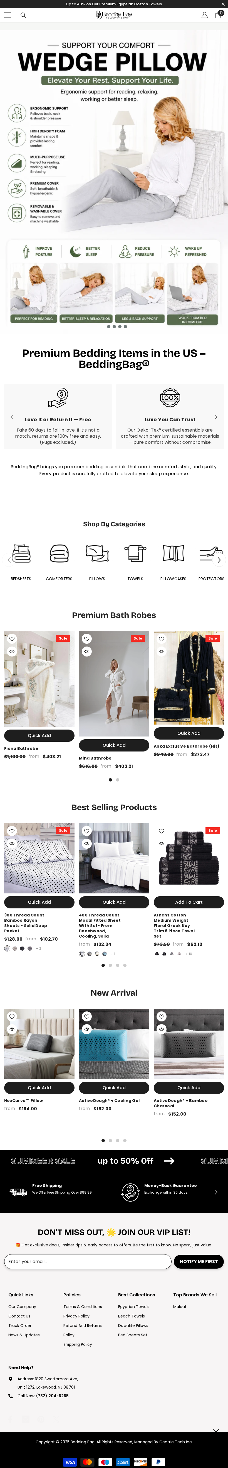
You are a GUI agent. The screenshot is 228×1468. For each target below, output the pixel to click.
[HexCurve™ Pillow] (39, 1044)
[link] (58, 416)
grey (30, 948)
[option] (114, 182)
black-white (164, 954)
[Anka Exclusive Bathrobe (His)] (189, 678)
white (7, 948)
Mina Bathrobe (95, 758)
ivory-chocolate (179, 954)
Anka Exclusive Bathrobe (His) (186, 746)
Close (223, 4)
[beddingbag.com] (21, 553)
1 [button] (103, 326)
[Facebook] (10, 1419)
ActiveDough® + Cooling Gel (109, 1100)
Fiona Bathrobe (21, 748)
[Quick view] (12, 652)
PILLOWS (97, 579)
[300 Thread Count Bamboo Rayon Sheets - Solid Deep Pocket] (39, 858)
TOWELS (135, 579)
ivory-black (172, 954)
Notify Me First (199, 1261)
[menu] (7, 15)
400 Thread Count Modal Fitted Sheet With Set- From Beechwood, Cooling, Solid (100, 926)
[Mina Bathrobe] (114, 683)
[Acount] (205, 15)
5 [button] (125, 326)
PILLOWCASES (173, 579)
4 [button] (120, 326)
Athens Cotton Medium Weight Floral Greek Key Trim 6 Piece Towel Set (174, 926)
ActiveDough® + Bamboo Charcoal (181, 1103)
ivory (97, 954)
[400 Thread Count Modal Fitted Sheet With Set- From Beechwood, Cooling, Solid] (114, 858)
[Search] (23, 15)
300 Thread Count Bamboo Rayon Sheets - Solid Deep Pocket (25, 923)
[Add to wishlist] (12, 639)
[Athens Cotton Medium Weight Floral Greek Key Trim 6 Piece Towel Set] (189, 858)
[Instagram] (25, 1419)
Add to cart (189, 902)
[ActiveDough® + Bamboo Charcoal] (189, 1044)
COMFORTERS (59, 579)
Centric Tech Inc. (175, 1442)
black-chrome (157, 954)
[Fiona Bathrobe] (39, 679)
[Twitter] (56, 1419)
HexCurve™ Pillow (23, 1100)
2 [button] (108, 326)
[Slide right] (215, 416)
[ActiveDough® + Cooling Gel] (114, 1044)
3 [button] (114, 326)
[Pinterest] (40, 1419)
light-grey (15, 948)
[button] (219, 560)
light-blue (104, 954)
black (22, 948)
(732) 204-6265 (52, 1396)
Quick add (39, 735)
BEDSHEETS (21, 579)
